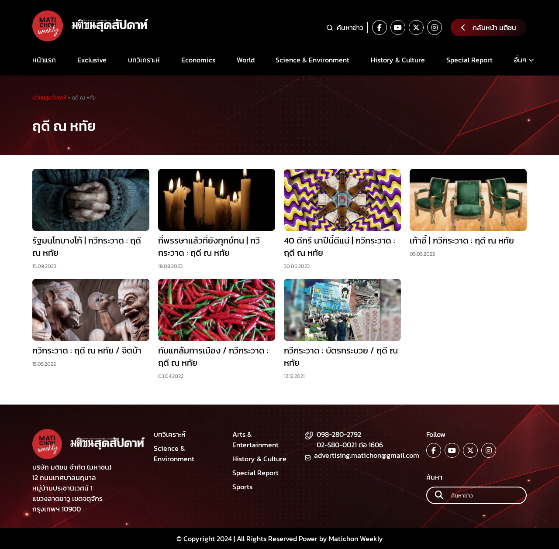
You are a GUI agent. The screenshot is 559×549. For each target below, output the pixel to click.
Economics (198, 60)
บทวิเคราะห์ (144, 60)
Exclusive (92, 60)
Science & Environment (312, 60)
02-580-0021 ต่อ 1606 (350, 444)
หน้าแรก (44, 60)
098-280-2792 (339, 434)
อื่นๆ (520, 60)
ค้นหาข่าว (350, 27)
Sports (242, 486)
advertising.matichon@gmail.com (366, 455)
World (246, 60)
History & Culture (398, 60)
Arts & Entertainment (255, 439)
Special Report (469, 60)
